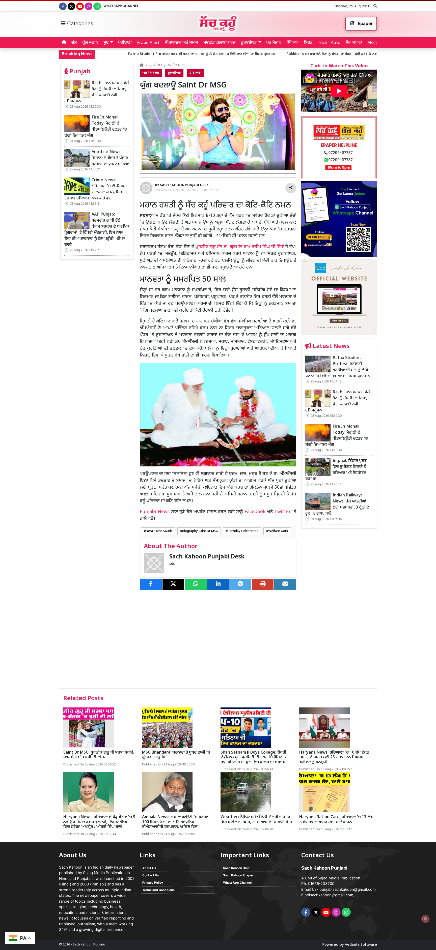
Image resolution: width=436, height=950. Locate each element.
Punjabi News (155, 512)
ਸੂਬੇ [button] (106, 43)
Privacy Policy (152, 882)
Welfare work (278, 531)
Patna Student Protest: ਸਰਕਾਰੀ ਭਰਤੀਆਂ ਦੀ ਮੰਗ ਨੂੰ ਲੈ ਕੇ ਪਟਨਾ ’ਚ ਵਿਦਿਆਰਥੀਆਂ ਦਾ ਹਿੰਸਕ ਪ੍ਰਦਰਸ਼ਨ (143, 54)
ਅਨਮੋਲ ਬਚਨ (176, 65)
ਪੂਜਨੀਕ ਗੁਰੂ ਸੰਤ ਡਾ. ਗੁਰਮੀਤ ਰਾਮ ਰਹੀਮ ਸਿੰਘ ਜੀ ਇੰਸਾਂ (240, 247)
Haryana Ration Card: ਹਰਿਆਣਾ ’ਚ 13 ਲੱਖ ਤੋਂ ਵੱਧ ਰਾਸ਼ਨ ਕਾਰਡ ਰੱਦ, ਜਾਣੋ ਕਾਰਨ (336, 820)
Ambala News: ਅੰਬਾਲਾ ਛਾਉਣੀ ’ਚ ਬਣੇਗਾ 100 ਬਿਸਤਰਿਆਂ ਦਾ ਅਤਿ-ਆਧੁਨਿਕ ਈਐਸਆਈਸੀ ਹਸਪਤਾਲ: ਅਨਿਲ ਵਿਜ (175, 822)
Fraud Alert (148, 43)
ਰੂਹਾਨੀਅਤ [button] (249, 43)
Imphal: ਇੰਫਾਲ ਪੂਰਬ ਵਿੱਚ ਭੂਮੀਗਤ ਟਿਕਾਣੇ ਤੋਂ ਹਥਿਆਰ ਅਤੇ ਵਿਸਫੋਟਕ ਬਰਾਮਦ (336, 470)
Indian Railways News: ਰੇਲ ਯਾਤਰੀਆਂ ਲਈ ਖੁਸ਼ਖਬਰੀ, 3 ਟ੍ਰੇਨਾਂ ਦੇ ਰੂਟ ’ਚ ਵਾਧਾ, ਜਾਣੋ (337, 504)
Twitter (282, 512)
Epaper (365, 23)
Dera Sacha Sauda (159, 531)
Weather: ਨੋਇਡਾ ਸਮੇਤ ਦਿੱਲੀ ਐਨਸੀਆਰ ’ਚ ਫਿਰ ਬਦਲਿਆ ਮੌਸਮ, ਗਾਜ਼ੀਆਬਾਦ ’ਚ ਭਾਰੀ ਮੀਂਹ (256, 820)
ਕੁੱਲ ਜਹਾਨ (90, 43)
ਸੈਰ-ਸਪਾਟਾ (354, 43)
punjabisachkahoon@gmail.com (347, 889)
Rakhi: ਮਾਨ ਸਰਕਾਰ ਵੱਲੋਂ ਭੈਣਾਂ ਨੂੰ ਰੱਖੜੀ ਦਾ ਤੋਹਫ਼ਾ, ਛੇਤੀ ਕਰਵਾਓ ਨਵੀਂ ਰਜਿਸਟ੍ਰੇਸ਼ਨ (282, 54)
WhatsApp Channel (121, 6)
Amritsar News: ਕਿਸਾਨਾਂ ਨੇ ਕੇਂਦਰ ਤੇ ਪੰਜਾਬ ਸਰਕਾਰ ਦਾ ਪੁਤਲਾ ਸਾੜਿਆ (110, 158)
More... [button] (374, 43)
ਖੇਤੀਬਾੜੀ (125, 43)
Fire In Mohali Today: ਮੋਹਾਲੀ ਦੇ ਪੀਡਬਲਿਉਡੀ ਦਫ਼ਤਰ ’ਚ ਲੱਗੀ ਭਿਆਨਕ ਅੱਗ (95, 126)
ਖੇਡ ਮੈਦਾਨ (273, 43)
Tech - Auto (329, 43)
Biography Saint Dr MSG (200, 531)
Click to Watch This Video (339, 66)
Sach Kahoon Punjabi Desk (206, 557)
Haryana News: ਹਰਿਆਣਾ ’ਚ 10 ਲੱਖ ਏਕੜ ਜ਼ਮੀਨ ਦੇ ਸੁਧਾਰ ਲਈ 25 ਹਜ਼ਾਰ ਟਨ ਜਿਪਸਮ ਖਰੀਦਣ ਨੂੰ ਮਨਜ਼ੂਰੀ (334, 757)
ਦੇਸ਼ (74, 43)
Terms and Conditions (158, 890)
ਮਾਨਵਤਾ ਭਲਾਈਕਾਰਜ (219, 43)
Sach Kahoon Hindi (236, 868)
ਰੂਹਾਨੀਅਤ (155, 65)
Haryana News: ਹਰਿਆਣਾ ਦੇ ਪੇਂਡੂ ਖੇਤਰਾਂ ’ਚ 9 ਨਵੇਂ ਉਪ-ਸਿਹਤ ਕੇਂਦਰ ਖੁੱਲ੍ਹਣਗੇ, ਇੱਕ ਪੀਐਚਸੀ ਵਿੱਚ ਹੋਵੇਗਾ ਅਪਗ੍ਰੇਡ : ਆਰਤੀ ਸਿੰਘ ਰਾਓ (99, 822)
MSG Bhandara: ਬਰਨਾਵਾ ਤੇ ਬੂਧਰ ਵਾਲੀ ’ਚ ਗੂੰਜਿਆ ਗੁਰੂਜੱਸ (176, 755)
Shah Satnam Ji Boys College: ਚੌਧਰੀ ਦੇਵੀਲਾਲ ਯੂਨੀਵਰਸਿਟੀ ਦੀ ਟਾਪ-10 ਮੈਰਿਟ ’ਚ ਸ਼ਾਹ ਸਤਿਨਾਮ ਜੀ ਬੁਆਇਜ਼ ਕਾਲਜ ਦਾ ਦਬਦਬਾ (254, 757)
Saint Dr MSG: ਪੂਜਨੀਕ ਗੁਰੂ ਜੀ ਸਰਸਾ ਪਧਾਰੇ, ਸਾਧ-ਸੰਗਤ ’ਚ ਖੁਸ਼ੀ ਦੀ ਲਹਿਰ (98, 755)
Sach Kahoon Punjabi (89, 944)
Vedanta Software (361, 944)
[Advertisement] (339, 610)
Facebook (254, 512)
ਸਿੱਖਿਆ (292, 43)
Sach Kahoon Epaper (238, 875)
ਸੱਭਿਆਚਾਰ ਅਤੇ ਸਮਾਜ (181, 43)
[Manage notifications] (425, 919)
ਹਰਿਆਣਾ (195, 73)
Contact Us (150, 875)
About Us (149, 868)
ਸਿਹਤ (308, 43)
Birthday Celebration (243, 531)
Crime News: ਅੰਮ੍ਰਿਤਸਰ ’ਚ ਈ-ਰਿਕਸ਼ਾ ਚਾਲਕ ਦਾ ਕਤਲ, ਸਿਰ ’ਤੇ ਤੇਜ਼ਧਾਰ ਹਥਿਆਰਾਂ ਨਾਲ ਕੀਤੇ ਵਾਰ (95, 189)
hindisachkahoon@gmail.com (327, 895)
